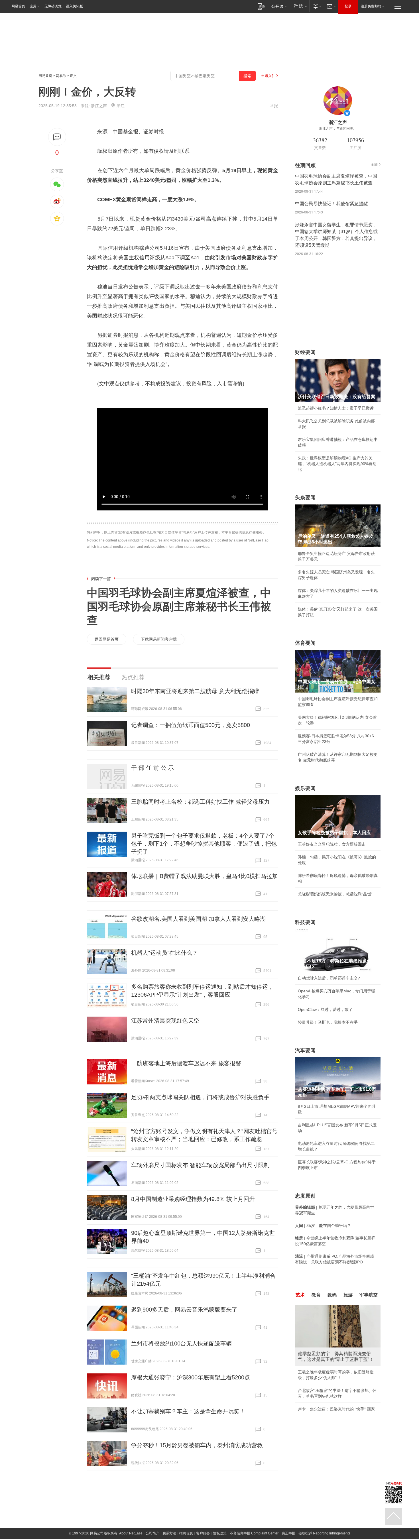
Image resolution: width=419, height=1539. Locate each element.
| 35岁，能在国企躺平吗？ (323, 1225)
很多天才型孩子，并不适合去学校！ (330, 1439)
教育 (316, 1294)
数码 (332, 1294)
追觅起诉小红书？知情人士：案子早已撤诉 (336, 408)
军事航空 (368, 1294)
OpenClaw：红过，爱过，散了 (325, 1009)
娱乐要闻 (305, 788)
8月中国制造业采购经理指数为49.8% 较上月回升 (193, 1199)
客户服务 (203, 1533)
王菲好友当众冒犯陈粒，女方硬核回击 (332, 844)
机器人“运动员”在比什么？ (164, 953)
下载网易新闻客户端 (159, 639)
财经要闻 (305, 352)
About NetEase (131, 1533)
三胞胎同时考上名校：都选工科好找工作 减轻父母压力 (200, 802)
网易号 (61, 76)
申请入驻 (268, 76)
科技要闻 (305, 922)
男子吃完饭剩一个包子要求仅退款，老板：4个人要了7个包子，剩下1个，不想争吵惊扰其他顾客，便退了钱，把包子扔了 (204, 843)
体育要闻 (305, 643)
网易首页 (18, 6)
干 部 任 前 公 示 (152, 768)
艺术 (300, 1294)
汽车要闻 (305, 1050)
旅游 (348, 1294)
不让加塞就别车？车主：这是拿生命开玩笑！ (188, 1411)
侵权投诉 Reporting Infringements (324, 1533)
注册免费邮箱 (371, 6)
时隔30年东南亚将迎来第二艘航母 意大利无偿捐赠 (195, 691)
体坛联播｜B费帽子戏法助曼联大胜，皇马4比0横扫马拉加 (204, 876)
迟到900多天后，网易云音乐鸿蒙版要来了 (184, 1309)
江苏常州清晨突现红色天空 (165, 1020)
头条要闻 (305, 497)
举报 (274, 106)
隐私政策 (220, 1533)
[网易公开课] (279, 6)
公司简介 (152, 1533)
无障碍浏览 (53, 6)
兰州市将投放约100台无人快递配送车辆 (181, 1343)
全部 (374, 164)
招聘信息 (186, 1533)
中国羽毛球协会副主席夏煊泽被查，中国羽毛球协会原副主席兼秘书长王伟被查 (179, 606)
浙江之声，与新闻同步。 (338, 129)
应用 (33, 6)
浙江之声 (99, 105)
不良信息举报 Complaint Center (254, 1533)
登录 (348, 6)
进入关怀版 (74, 6)
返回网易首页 (107, 639)
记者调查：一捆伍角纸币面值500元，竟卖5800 (190, 725)
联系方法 (169, 1533)
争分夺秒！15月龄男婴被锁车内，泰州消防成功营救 (197, 1445)
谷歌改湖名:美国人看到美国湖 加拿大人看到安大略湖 (198, 919)
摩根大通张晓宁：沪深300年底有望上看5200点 (190, 1377)
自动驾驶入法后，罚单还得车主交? (329, 978)
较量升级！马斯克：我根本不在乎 (328, 1022)
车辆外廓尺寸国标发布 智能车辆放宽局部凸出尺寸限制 (200, 1165)
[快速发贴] (57, 137)
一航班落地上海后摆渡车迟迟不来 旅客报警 (186, 1063)
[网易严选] (299, 6)
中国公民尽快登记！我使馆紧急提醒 (331, 203)
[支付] (316, 6)
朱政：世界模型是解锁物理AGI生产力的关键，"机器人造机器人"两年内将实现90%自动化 (337, 464)
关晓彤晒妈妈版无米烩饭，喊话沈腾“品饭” (335, 894)
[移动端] (261, 6)
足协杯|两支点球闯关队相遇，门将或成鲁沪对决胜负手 (200, 1097)
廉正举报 (288, 1533)
